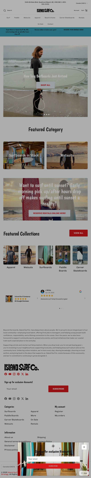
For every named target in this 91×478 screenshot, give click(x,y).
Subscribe (53, 466)
